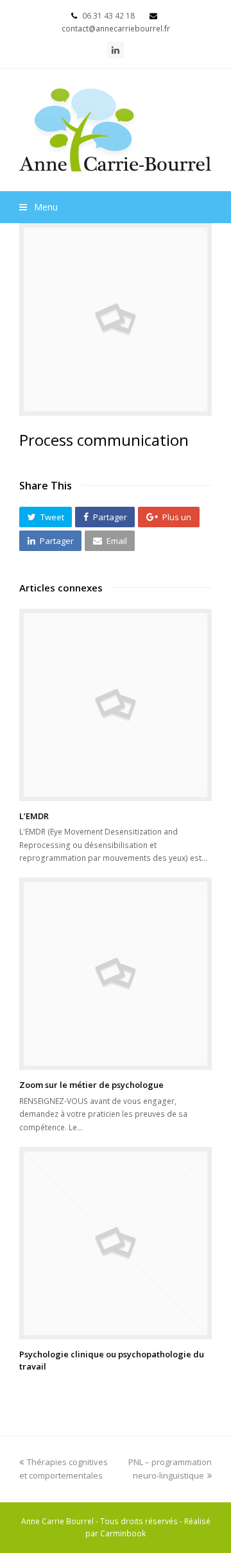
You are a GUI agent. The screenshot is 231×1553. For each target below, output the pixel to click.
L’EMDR (34, 816)
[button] (45, 517)
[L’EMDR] (115, 705)
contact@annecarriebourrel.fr (116, 28)
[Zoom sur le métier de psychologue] (115, 974)
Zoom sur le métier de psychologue (91, 1084)
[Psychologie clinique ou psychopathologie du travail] (115, 1243)
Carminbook (123, 1533)
